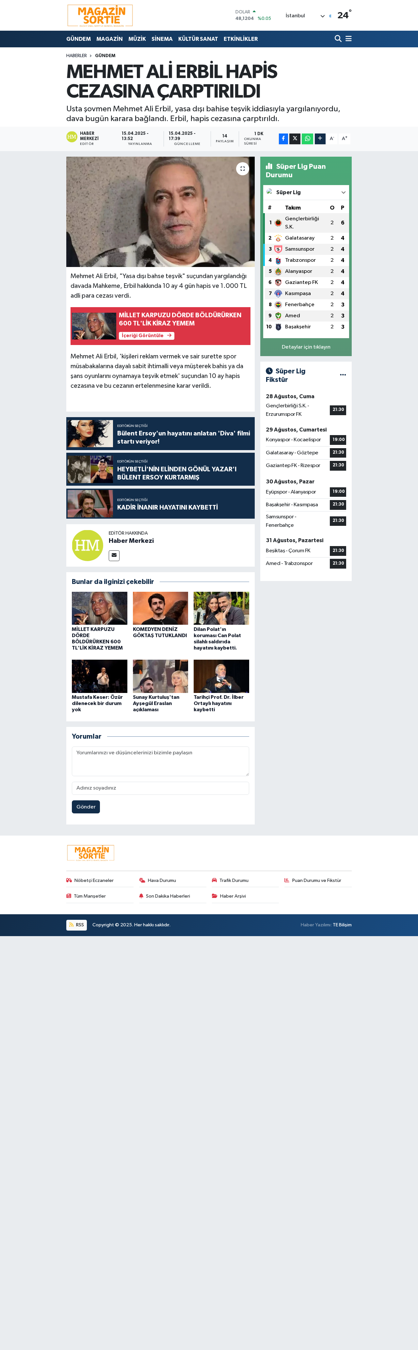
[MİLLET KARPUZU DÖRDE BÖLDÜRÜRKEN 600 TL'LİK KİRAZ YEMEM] (99, 608)
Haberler (76, 56)
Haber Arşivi (233, 896)
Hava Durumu (162, 880)
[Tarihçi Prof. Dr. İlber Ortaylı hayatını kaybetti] (221, 676)
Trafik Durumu (234, 880)
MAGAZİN (109, 39)
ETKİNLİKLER (241, 39)
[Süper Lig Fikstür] (343, 375)
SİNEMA (162, 39)
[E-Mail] (114, 555)
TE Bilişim (342, 924)
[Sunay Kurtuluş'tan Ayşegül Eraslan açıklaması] (160, 676)
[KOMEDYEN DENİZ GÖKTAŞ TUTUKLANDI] (160, 608)
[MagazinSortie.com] (100, 15)
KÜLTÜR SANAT (198, 39)
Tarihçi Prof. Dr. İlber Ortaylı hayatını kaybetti (219, 703)
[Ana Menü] (347, 39)
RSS (79, 924)
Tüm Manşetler (90, 896)
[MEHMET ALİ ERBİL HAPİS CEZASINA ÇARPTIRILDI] (160, 212)
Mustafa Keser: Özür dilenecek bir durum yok (97, 703)
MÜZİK (137, 39)
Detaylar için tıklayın (306, 347)
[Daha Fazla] (320, 138)
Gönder (86, 807)
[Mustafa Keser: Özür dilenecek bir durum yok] (99, 676)
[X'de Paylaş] (294, 138)
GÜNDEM (78, 39)
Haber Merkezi (131, 541)
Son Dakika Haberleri (168, 896)
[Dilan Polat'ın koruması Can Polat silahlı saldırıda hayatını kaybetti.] (221, 608)
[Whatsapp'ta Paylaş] (307, 138)
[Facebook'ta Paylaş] (283, 138)
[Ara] (339, 39)
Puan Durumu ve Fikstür (316, 880)
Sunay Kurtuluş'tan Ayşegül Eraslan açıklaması (156, 703)
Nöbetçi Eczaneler (94, 880)
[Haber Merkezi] (87, 545)
